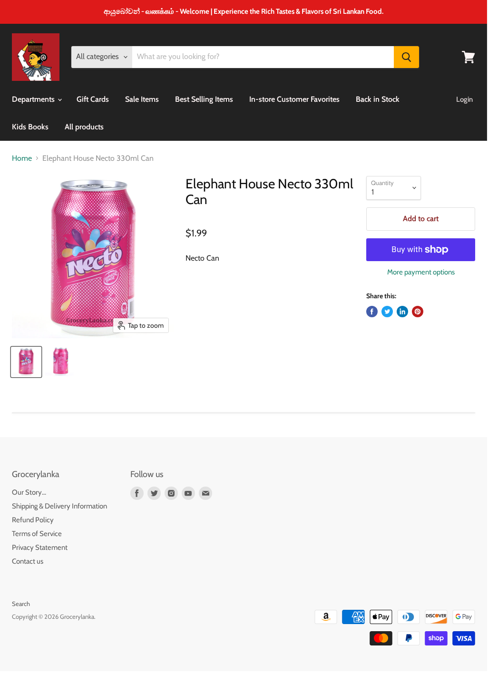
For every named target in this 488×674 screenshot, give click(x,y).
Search (21, 603)
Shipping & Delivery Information (59, 506)
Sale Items (142, 99)
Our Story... (29, 492)
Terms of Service (37, 533)
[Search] (406, 57)
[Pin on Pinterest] (417, 311)
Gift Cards (93, 99)
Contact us (27, 561)
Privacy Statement (40, 547)
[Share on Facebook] (372, 311)
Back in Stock (378, 99)
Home (22, 158)
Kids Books (30, 126)
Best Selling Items (204, 99)
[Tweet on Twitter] (387, 311)
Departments (34, 99)
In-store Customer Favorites (294, 99)
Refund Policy (33, 520)
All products (84, 126)
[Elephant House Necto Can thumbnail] (59, 362)
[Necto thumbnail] (26, 362)
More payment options (421, 272)
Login (464, 99)
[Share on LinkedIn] (402, 311)
